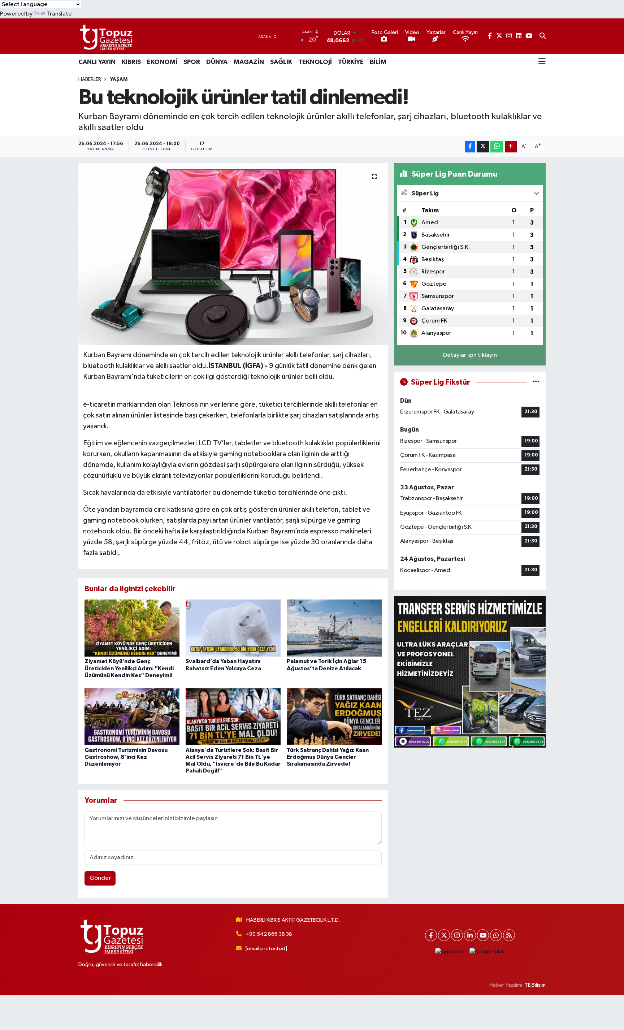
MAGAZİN (249, 62)
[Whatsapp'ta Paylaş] (496, 147)
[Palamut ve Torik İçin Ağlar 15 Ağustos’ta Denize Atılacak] (334, 628)
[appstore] (449, 951)
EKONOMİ (162, 62)
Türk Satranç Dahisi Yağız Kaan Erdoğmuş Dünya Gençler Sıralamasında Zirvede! (328, 757)
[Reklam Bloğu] (470, 671)
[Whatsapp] (496, 935)
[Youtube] (483, 935)
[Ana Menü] (542, 62)
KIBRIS (131, 62)
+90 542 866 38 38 (269, 934)
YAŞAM (118, 79)
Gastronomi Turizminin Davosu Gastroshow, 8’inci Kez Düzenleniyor (126, 757)
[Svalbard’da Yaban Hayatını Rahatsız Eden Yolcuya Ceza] (233, 628)
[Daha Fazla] (511, 147)
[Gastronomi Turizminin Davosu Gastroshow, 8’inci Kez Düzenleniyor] (131, 716)
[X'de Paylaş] (483, 147)
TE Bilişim (535, 985)
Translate (59, 14)
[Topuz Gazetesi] (105, 36)
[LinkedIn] (470, 935)
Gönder (100, 878)
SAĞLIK (281, 62)
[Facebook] (431, 935)
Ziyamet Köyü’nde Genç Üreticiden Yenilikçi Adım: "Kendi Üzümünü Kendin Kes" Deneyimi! (129, 668)
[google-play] (487, 951)
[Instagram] (457, 935)
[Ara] (543, 36)
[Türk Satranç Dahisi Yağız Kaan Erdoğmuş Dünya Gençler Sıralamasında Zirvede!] (334, 716)
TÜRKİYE (351, 62)
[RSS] (509, 935)
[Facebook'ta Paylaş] (470, 147)
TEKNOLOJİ (315, 62)
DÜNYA (217, 62)
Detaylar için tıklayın (470, 355)
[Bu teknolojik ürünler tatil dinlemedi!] (233, 254)
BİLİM (378, 62)
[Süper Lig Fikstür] (536, 382)
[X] (444, 935)
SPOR (191, 62)
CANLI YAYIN (97, 62)
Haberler (89, 79)
